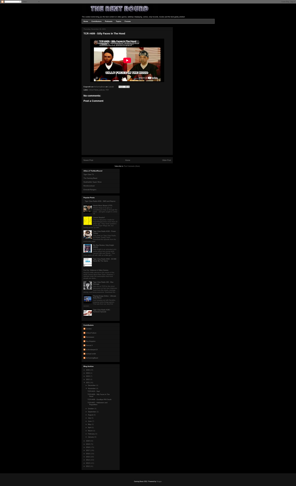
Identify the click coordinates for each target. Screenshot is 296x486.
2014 (88, 460)
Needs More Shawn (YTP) (102, 205)
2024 (88, 373)
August (91, 415)
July (89, 418)
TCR (107, 90)
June (90, 421)
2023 (88, 376)
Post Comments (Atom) (132, 166)
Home (85, 21)
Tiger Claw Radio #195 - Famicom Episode (102, 311)
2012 (88, 466)
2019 (88, 444)
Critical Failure (93, 90)
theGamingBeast (92, 358)
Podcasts (108, 21)
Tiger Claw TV (88, 174)
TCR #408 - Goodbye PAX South (99, 399)
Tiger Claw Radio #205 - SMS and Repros (100, 201)
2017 (88, 450)
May (90, 424)
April (90, 427)
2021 (88, 382)
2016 (88, 454)
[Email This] (120, 87)
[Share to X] (124, 87)
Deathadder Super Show (92, 182)
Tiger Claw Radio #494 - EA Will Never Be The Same (104, 260)
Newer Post (88, 160)
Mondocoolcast (89, 186)
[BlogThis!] (122, 87)
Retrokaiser (90, 337)
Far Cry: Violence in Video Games (95, 270)
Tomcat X (89, 345)
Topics (118, 21)
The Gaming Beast (90, 178)
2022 (88, 379)
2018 (88, 447)
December (92, 385)
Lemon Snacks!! (99, 217)
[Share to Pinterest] (128, 87)
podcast (102, 90)
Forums (128, 21)
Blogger (159, 481)
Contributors (96, 21)
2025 (88, 370)
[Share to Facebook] (126, 87)
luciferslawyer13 (92, 349)
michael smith (91, 354)
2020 (88, 441)
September (92, 412)
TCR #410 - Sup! (94, 391)
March (90, 431)
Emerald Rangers (89, 190)
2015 (88, 457)
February (91, 434)
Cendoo (89, 329)
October (91, 408)
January (91, 437)
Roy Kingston (91, 341)
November (92, 388)
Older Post (166, 160)
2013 (88, 463)
